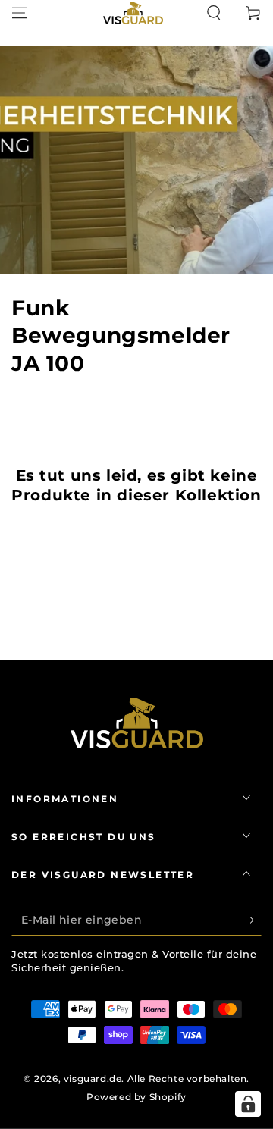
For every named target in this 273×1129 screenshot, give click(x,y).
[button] (214, 13)
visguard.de (93, 1078)
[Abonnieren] (253, 920)
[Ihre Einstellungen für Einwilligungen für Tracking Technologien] (248, 1104)
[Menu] (19, 13)
